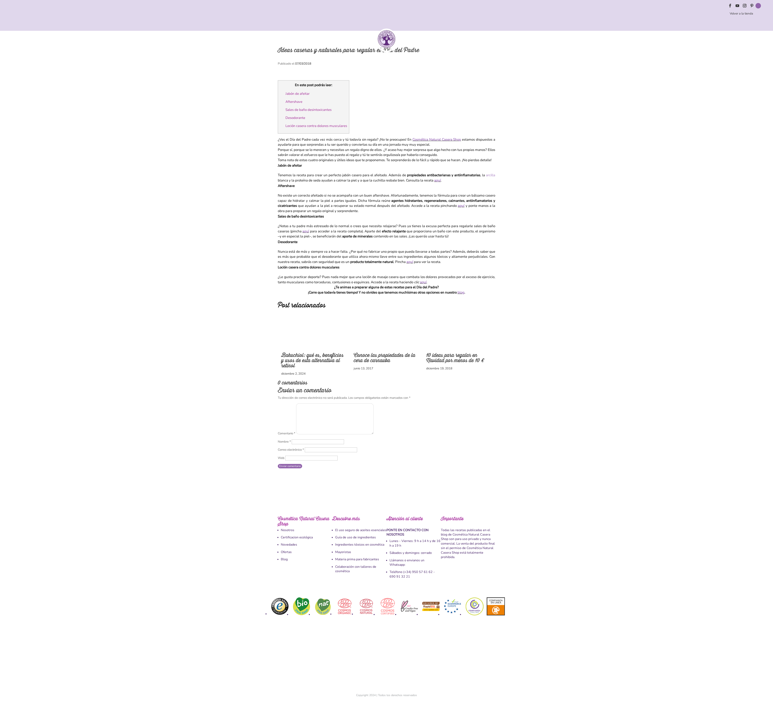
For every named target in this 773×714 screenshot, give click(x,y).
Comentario (286, 433)
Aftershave (293, 101)
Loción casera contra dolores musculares (316, 126)
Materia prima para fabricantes (357, 559)
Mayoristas (343, 552)
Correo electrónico (291, 450)
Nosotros (287, 530)
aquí (437, 180)
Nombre (284, 442)
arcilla (490, 175)
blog (461, 292)
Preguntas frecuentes (465, 657)
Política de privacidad (436, 657)
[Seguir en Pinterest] (751, 5)
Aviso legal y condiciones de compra (356, 657)
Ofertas (286, 552)
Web (281, 458)
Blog (284, 559)
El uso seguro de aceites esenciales (360, 530)
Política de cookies (409, 657)
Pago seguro (388, 657)
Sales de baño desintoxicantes (308, 109)
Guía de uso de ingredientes (355, 537)
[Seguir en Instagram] (744, 5)
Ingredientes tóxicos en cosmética (359, 544)
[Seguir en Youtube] (737, 5)
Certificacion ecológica (297, 537)
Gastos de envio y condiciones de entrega (304, 657)
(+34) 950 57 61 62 (418, 572)
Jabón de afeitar (297, 93)
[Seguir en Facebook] (730, 5)
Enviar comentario (290, 466)
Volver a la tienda (741, 13)
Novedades (289, 544)
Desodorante (295, 117)
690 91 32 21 (400, 576)
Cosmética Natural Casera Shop (436, 139)
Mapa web (487, 657)
